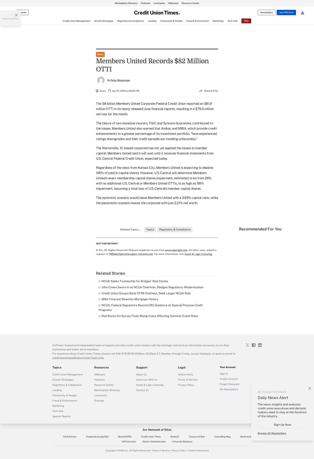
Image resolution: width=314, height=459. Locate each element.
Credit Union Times (151, 436)
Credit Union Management (67, 374)
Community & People (64, 395)
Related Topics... (130, 229)
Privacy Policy (186, 385)
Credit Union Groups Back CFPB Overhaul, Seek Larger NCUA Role (146, 293)
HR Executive (129, 441)
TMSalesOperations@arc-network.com (131, 254)
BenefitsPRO (124, 436)
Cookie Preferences (198, 450)
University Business (182, 441)
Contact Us (142, 390)
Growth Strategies (63, 379)
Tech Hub (57, 411)
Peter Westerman (120, 80)
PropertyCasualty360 (97, 436)
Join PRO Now (286, 12)
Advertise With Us (146, 379)
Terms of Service (188, 379)
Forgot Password (229, 384)
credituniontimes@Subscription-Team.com (78, 357)
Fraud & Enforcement (64, 400)
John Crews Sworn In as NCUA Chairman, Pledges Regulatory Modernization (152, 287)
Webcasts (173, 3)
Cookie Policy (185, 374)
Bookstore (245, 436)
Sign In (224, 373)
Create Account (229, 378)
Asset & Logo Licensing (150, 385)
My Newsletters (229, 389)
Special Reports (61, 416)
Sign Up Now (282, 424)
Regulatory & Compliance (67, 385)
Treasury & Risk (197, 436)
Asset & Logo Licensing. (198, 254)
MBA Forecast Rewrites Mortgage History (130, 299)
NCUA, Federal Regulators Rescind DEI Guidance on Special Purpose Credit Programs (151, 307)
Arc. (127, 450)
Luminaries (159, 3)
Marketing (58, 405)
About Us (141, 374)
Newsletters (266, 12)
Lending (57, 390)
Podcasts (145, 3)
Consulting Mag (222, 436)
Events (22, 12)
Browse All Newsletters (272, 433)
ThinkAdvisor (69, 436)
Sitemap (99, 400)
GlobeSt (174, 436)
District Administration (154, 441)
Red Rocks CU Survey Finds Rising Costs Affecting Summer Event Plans (150, 316)
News (100, 54)
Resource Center (190, 3)
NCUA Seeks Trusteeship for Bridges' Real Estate (135, 281)
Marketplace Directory (126, 3)
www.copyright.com (176, 250)
